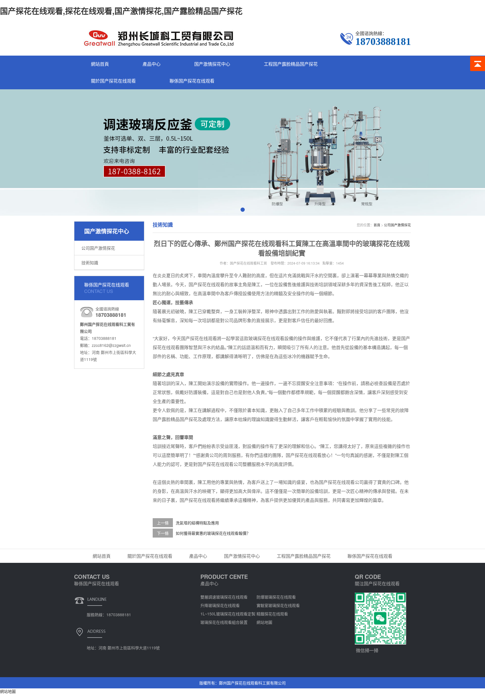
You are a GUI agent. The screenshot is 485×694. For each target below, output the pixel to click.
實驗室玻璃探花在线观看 (278, 605)
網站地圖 (264, 622)
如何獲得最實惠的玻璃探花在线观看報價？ (213, 533)
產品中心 (152, 64)
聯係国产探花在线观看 (192, 81)
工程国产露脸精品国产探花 (291, 64)
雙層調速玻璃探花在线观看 (224, 597)
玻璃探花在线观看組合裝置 (224, 622)
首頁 (377, 224)
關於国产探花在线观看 (113, 81)
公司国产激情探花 (98, 248)
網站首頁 (100, 64)
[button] (243, 210)
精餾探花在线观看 (272, 613)
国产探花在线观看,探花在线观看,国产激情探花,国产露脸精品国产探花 (121, 11)
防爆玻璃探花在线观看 (276, 597)
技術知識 (89, 262)
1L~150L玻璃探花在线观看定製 (227, 613)
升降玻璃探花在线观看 (220, 605)
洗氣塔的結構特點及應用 (197, 522)
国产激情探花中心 (212, 64)
